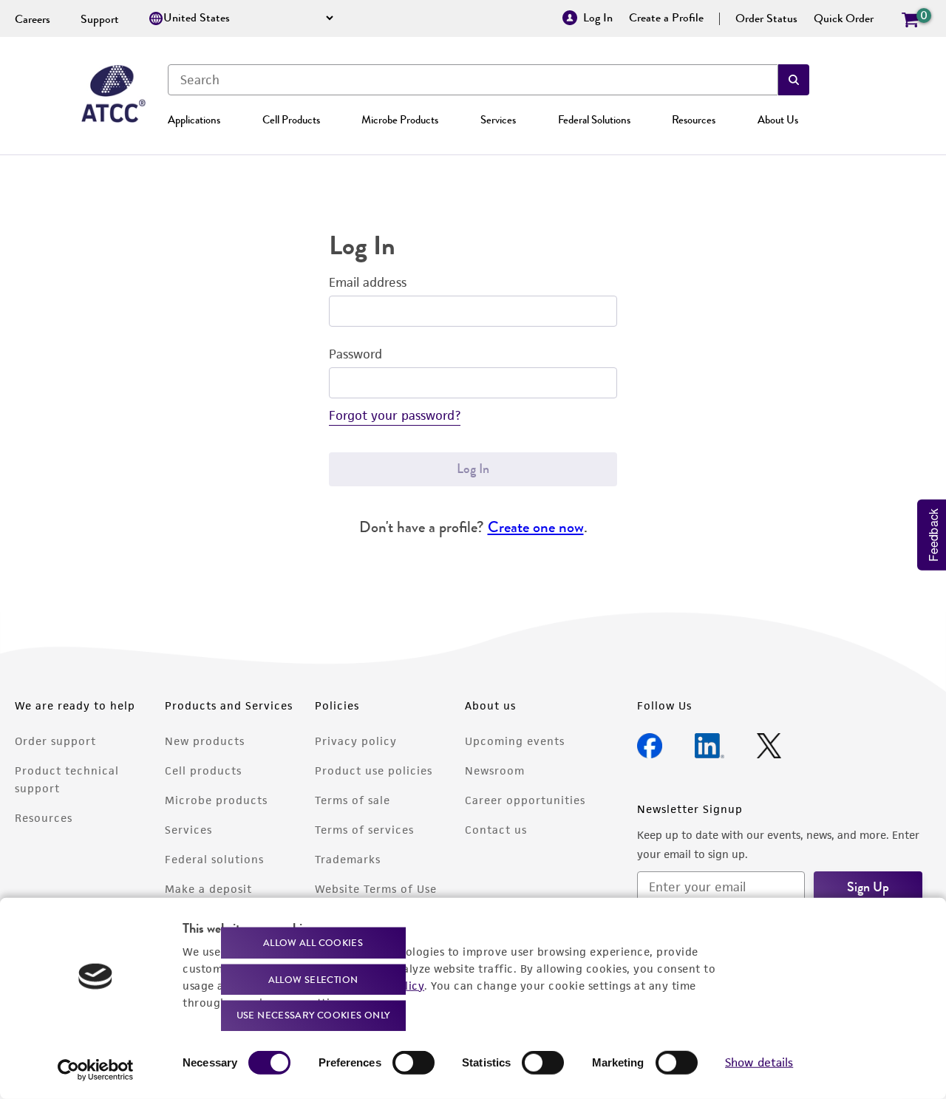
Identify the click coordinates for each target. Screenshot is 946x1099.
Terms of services (364, 830)
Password (355, 354)
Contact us (496, 830)
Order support (55, 741)
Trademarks (348, 859)
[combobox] (473, 79)
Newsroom (495, 770)
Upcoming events (515, 741)
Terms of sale (352, 800)
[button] (793, 79)
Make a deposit (208, 889)
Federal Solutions (594, 120)
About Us (778, 120)
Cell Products (291, 120)
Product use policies (373, 770)
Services (498, 120)
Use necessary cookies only (313, 1015)
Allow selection (313, 979)
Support (100, 19)
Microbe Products (399, 120)
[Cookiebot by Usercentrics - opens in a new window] (95, 1070)
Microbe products (216, 800)
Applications (194, 120)
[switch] (413, 1063)
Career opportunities (525, 800)
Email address (367, 282)
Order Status (766, 18)
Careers (32, 19)
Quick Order (844, 18)
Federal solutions (214, 859)
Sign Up (868, 886)
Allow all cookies (313, 943)
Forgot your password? (394, 415)
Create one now (536, 526)
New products (205, 741)
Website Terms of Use (376, 889)
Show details (759, 1062)
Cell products (203, 770)
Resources (693, 120)
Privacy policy (356, 741)
